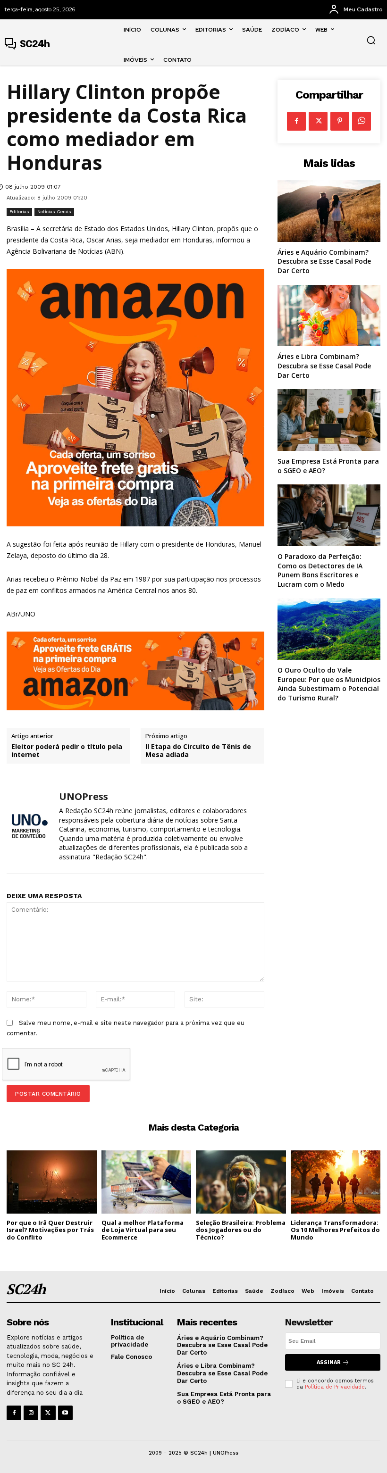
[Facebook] (296, 121)
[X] (318, 121)
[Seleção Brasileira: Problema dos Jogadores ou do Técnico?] (241, 1181)
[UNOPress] (29, 826)
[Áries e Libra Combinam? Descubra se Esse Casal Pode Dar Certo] (329, 316)
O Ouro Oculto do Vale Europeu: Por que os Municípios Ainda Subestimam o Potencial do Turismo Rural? (329, 684)
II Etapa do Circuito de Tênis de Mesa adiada (198, 751)
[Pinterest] (339, 121)
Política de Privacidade (335, 1387)
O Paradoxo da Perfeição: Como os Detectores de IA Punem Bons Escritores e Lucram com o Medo (320, 570)
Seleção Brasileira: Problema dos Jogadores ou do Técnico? (241, 1229)
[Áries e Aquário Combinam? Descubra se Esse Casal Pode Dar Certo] (329, 211)
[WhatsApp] (361, 121)
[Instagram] (31, 1413)
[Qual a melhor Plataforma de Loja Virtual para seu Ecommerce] (146, 1181)
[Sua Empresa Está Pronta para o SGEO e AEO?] (329, 420)
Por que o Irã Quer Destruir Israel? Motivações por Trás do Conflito (50, 1229)
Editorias (19, 211)
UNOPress (83, 796)
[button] (371, 40)
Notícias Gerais (54, 211)
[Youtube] (65, 1413)
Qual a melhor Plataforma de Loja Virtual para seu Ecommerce (142, 1229)
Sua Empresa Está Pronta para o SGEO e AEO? (224, 1397)
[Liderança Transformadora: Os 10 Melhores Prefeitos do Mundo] (336, 1181)
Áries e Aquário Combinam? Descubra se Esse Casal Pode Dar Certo (324, 261)
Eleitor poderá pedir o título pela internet (66, 751)
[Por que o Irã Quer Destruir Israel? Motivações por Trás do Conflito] (52, 1181)
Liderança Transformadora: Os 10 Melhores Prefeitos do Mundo (335, 1229)
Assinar (329, 1362)
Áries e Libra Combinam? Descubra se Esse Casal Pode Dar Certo (324, 365)
